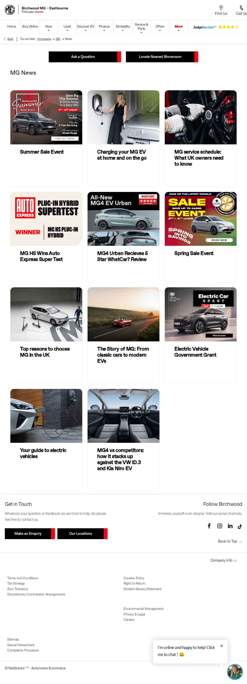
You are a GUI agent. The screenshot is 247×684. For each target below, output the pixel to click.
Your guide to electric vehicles (43, 453)
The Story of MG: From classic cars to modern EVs (123, 355)
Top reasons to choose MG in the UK (44, 352)
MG (58, 39)
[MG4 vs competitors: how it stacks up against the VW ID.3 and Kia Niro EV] (123, 416)
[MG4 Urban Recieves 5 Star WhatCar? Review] (123, 219)
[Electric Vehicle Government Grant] (201, 314)
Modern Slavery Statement (142, 589)
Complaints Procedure (23, 650)
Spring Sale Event (193, 253)
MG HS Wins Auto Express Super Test (41, 256)
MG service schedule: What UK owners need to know (199, 158)
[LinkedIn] (230, 525)
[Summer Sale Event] (46, 117)
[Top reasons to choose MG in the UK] (46, 314)
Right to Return (134, 583)
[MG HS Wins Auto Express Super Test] (46, 219)
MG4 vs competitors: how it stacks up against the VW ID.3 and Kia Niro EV (120, 459)
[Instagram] (219, 525)
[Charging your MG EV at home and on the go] (123, 117)
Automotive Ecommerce (48, 668)
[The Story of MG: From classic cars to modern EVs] (123, 314)
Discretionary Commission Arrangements (36, 594)
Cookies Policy (134, 578)
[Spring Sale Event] (201, 219)
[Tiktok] (239, 527)
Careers (129, 619)
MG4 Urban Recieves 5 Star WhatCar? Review (122, 256)
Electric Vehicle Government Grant (195, 352)
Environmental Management (144, 609)
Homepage (44, 39)
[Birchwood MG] (53, 10)
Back (10, 39)
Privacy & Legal (134, 614)
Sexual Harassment (20, 645)
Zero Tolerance (17, 589)
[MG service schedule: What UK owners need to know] (201, 117)
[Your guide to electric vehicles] (46, 416)
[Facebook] (209, 525)
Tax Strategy (16, 583)
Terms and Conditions (22, 578)
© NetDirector (15, 668)
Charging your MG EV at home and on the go (121, 155)
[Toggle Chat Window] (235, 672)
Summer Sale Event (42, 152)
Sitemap (13, 639)
